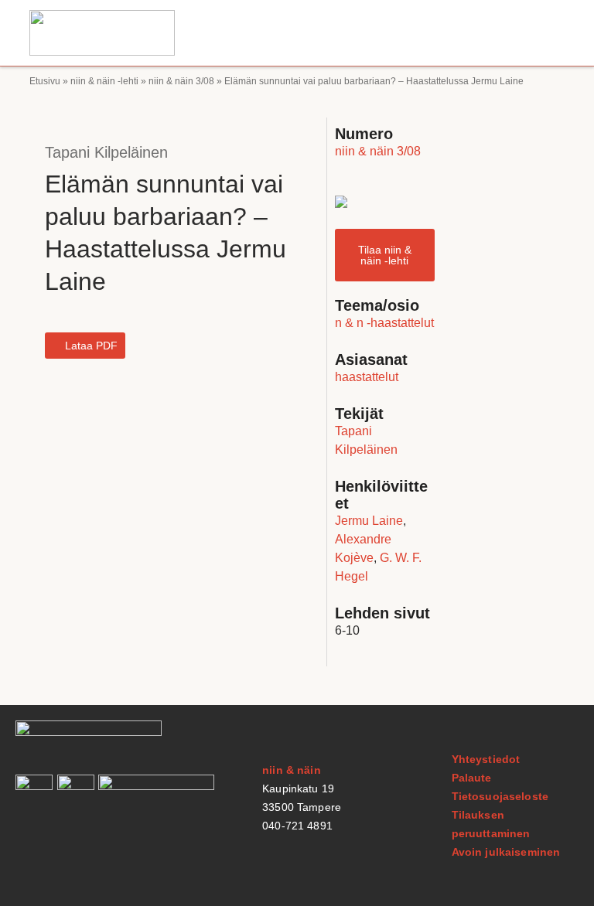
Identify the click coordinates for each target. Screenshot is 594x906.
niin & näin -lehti (104, 81)
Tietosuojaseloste (500, 796)
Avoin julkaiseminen (506, 852)
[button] (550, 32)
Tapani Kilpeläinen (106, 152)
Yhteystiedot (486, 759)
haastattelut (366, 376)
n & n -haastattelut (384, 322)
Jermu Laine (369, 520)
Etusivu (44, 81)
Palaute (472, 777)
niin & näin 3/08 (181, 81)
